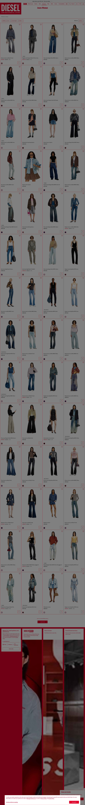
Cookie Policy (51, 798)
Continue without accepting (12, 802)
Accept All (74, 802)
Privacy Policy (43, 798)
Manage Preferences (31, 798)
